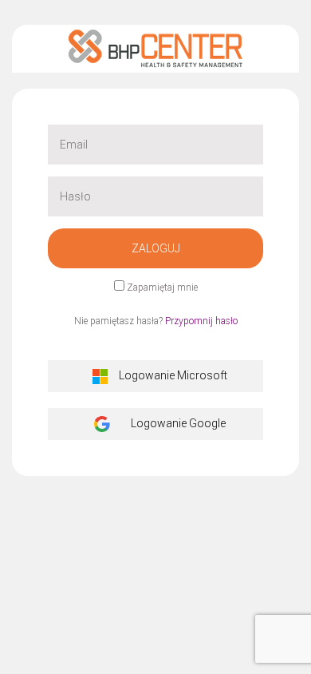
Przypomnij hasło (201, 321)
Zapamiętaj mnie (162, 287)
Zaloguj (156, 248)
